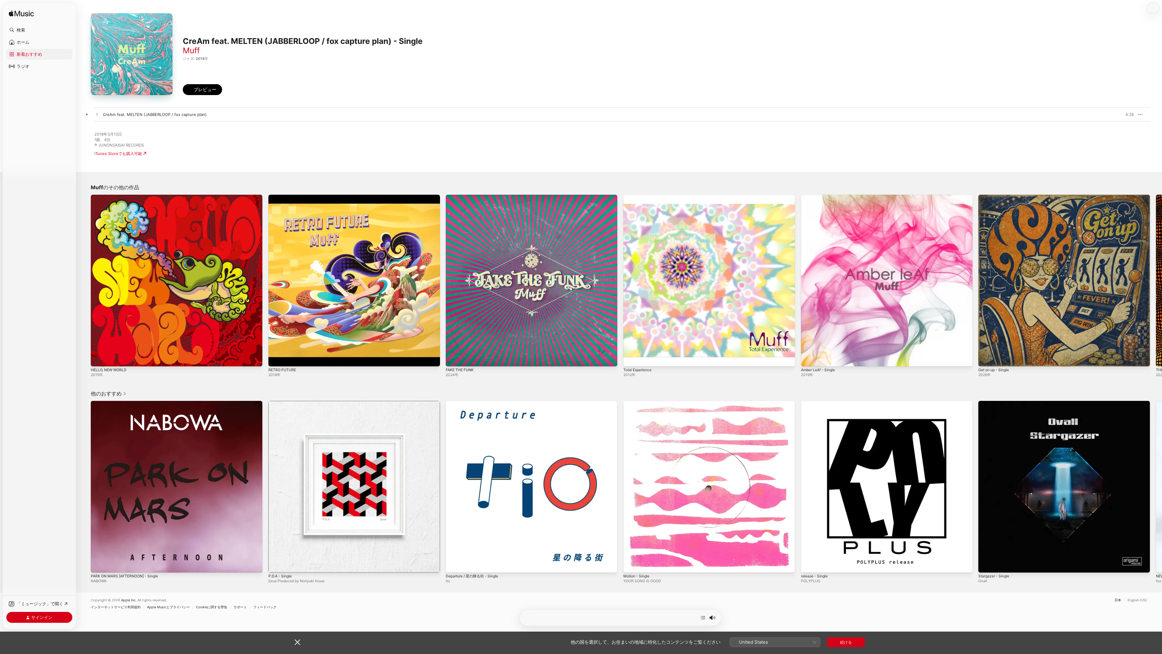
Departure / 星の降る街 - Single (475, 403)
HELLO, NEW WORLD (110, 197)
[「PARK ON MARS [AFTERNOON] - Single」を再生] (98, 564)
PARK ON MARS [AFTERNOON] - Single (128, 403)
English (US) (1137, 600)
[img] (21, 13)
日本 (1117, 600)
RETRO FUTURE (283, 197)
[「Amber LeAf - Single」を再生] (808, 358)
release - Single (816, 403)
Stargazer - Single (995, 403)
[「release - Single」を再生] (808, 564)
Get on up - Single (995, 197)
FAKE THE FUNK (461, 197)
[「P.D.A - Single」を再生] (276, 564)
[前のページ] (84, 280)
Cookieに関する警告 (211, 607)
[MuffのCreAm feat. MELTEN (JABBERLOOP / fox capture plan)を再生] (97, 114)
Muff (191, 50)
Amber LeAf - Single (820, 197)
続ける (846, 642)
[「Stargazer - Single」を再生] (985, 564)
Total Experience (639, 197)
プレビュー (1126, 114)
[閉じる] (297, 642)
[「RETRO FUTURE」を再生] (276, 358)
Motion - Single (637, 403)
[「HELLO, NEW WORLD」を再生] (98, 358)
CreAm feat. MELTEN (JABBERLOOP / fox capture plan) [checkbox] (155, 114)
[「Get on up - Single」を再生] (985, 358)
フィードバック (265, 607)
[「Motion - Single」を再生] (630, 564)
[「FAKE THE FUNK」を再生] (453, 358)
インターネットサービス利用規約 (116, 607)
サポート (240, 607)
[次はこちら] (703, 617)
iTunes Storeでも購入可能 (118, 153)
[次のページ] (1156, 280)
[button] (39, 30)
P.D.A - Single (281, 403)
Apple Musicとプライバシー (168, 607)
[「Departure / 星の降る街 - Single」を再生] (453, 564)
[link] (108, 393)
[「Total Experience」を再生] (630, 358)
